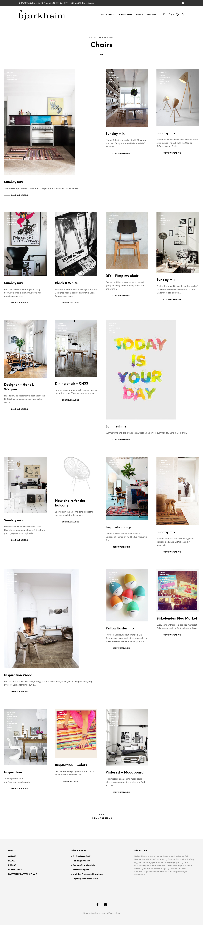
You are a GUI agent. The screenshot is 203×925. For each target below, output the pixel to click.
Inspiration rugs (118, 527)
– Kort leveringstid (80, 869)
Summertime (116, 426)
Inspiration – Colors (71, 765)
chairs (10, 73)
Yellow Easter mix (120, 628)
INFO (138, 14)
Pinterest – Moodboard (125, 772)
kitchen (10, 77)
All (101, 55)
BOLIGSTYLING (125, 14)
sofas (9, 728)
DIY (110, 220)
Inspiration (13, 772)
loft (9, 725)
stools (162, 84)
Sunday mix (13, 182)
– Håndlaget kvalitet (80, 860)
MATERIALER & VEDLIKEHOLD (22, 874)
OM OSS (12, 856)
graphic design (115, 328)
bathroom (113, 573)
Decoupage (62, 218)
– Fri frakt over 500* (81, 856)
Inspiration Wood (18, 675)
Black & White (66, 283)
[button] (165, 14)
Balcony (112, 324)
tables (162, 225)
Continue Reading (19, 195)
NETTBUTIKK (106, 14)
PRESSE (12, 865)
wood (111, 82)
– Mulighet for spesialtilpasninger (87, 874)
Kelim (60, 717)
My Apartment (165, 579)
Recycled (163, 581)
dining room (12, 75)
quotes (112, 332)
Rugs (111, 469)
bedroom (163, 73)
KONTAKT (151, 14)
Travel (61, 723)
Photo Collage (13, 225)
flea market (164, 575)
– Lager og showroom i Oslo (84, 878)
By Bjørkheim (114, 216)
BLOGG (11, 860)
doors (111, 719)
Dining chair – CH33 (71, 383)
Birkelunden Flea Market (176, 618)
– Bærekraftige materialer (83, 865)
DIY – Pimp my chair (122, 276)
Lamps (162, 79)
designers (11, 326)
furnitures (11, 330)
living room (12, 79)
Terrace (112, 79)
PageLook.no (114, 913)
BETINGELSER (15, 869)
